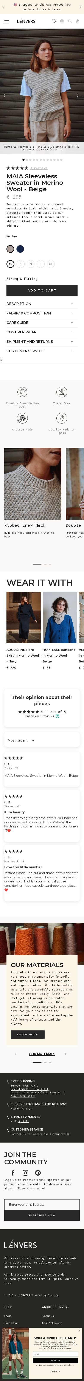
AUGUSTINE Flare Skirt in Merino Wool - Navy (22, 655)
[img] (13, 758)
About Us (48, 1315)
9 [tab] (51, 160)
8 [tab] (48, 160)
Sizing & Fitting (21, 279)
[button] (18, 168)
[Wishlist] (54, 21)
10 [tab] (54, 160)
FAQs (7, 1315)
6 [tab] (41, 160)
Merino (11, 236)
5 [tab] (37, 160)
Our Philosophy (52, 1323)
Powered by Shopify (45, 1295)
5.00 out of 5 (53, 712)
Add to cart (42, 290)
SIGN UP (55, 1360)
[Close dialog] (79, 1330)
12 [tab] (61, 160)
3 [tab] (30, 160)
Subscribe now (42, 1215)
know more (27, 1034)
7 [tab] (44, 160)
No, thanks (55, 1371)
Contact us (11, 1323)
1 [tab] (23, 160)
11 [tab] (58, 160)
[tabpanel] (42, 91)
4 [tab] (34, 160)
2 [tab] (27, 160)
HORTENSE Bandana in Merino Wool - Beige (59, 655)
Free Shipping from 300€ (42, 7)
